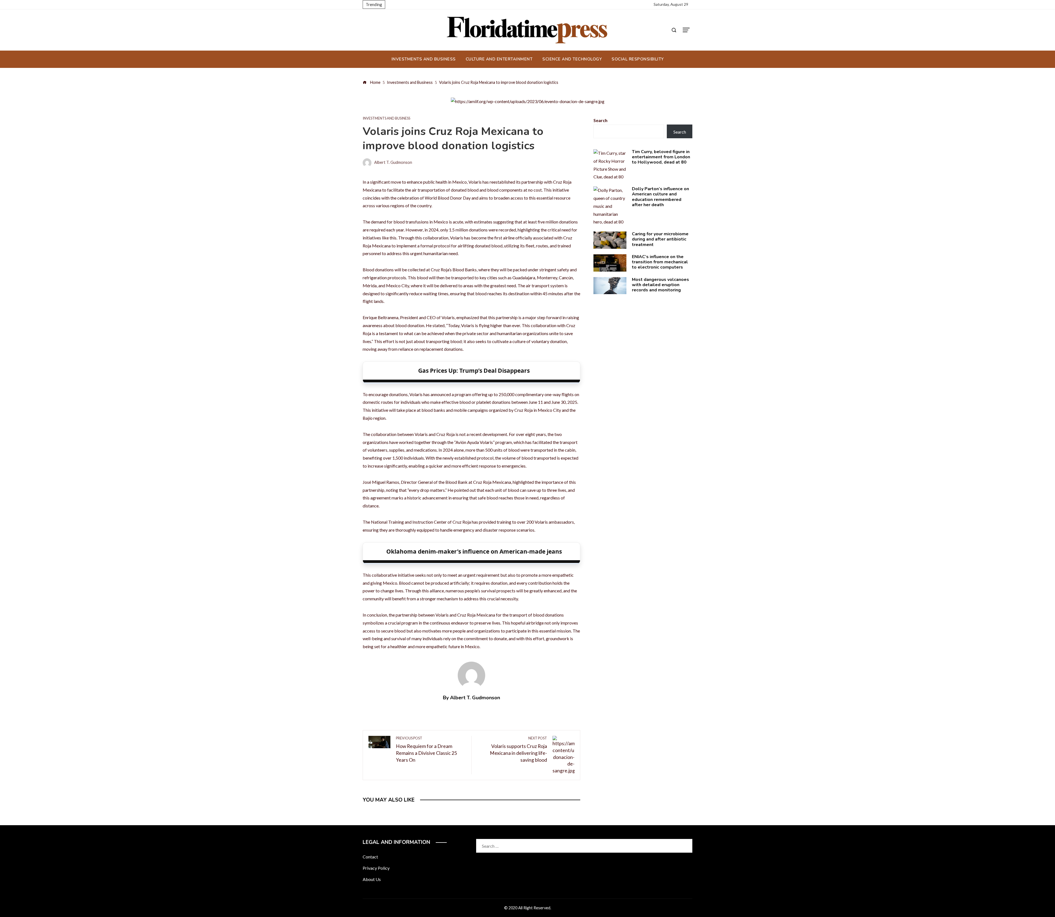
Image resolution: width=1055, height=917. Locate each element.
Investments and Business (386, 118)
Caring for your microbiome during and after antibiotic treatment (660, 239)
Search (600, 120)
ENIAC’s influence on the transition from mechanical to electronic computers (660, 262)
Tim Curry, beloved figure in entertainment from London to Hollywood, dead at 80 (661, 157)
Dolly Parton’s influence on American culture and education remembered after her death (660, 197)
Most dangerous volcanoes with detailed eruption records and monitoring (660, 285)
